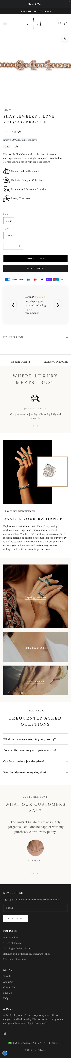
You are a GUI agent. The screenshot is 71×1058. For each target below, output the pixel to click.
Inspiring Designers (35, 597)
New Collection (35, 681)
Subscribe (15, 918)
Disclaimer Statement (15, 959)
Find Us (7, 992)
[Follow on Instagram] (5, 1033)
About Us (8, 981)
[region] (35, 406)
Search (7, 976)
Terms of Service (12, 942)
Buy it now (35, 268)
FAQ (5, 998)
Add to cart (35, 258)
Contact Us (9, 987)
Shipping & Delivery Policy (17, 948)
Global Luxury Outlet (35, 647)
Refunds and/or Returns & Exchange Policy (26, 953)
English (54, 1043)
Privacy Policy (10, 937)
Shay (7, 110)
